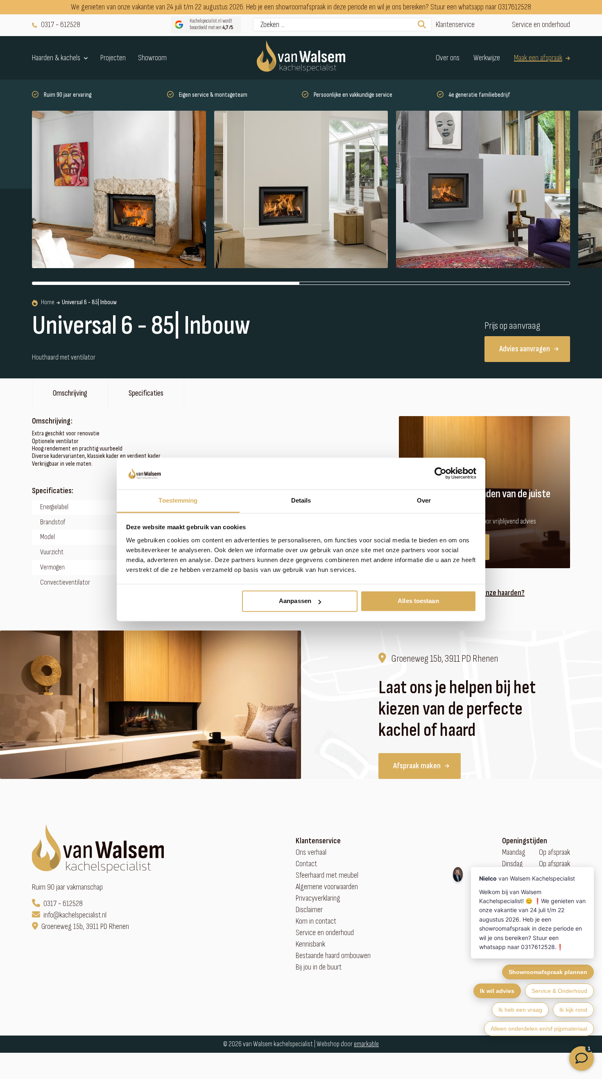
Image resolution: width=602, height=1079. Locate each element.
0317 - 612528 (60, 25)
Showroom (152, 57)
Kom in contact (316, 921)
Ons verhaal (311, 852)
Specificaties (146, 393)
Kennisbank (310, 944)
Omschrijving (70, 393)
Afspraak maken (417, 766)
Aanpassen (295, 601)
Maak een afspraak (538, 57)
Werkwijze (486, 57)
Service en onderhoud (541, 25)
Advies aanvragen (524, 349)
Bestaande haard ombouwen (333, 956)
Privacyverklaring (318, 898)
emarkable (366, 1044)
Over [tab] (424, 500)
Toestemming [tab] (177, 500)
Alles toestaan (418, 601)
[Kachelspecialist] (301, 57)
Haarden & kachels (56, 58)
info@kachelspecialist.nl (74, 915)
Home (47, 302)
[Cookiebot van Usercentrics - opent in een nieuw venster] (440, 473)
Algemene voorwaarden (327, 887)
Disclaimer (309, 910)
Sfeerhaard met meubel (327, 875)
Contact (306, 864)
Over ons (447, 57)
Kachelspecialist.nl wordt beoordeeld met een (211, 24)
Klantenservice (455, 25)
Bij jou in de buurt (319, 967)
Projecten (113, 57)
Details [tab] (301, 500)
